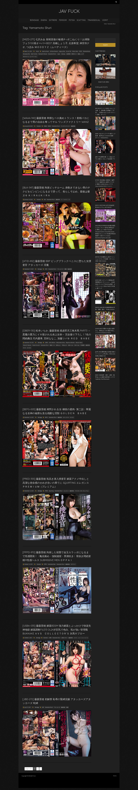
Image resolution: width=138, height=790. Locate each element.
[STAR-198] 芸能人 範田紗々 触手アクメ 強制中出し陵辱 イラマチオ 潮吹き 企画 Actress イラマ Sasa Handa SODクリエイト (104, 183)
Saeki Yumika (34, 54)
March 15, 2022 (28, 51)
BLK (45, 199)
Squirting (51, 491)
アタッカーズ (60, 269)
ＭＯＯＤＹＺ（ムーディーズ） (30, 56)
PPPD (45, 564)
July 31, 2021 (27, 707)
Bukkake (46, 637)
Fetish (72, 20)
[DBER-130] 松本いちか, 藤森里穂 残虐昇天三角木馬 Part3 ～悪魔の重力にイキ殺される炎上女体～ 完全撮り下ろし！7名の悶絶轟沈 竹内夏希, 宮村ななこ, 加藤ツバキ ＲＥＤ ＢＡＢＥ (57, 334)
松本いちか (70, 345)
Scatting (81, 20)
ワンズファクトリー (65, 126)
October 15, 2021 (28, 564)
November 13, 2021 (29, 417)
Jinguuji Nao (62, 51)
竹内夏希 (83, 345)
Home (105, 24)
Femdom (63, 20)
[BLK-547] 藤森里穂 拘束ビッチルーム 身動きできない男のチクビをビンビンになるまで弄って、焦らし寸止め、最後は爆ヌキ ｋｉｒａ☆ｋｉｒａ (56, 191)
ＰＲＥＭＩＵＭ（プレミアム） (82, 491)
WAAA (45, 126)
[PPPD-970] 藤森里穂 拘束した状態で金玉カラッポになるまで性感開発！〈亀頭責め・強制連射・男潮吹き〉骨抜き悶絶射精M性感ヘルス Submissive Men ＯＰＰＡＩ (57, 556)
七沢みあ (63, 54)
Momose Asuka (86, 51)
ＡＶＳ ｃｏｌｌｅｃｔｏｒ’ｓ (81, 637)
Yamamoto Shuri (52, 54)
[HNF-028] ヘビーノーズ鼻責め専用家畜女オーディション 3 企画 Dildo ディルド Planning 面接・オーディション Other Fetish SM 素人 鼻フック (105, 284)
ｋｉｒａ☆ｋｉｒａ (65, 199)
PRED (46, 491)
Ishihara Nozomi (54, 51)
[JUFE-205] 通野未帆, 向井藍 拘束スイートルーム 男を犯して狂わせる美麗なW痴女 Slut (105, 354)
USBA (50, 637)
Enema (44, 20)
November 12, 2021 (29, 491)
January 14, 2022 (28, 199)
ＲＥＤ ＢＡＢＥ (27, 348)
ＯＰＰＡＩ (73, 564)
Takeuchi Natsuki (27, 345)
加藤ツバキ (52, 345)
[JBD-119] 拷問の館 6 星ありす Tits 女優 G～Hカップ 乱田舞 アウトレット (105, 159)
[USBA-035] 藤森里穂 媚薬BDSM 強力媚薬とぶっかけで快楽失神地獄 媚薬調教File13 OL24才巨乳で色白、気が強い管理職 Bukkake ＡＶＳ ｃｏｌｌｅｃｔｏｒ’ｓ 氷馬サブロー (57, 629)
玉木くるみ (76, 345)
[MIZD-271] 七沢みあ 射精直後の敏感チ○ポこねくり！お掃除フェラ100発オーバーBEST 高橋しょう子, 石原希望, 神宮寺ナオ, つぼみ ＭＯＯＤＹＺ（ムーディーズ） (56, 43)
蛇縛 (67, 707)
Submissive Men (52, 564)
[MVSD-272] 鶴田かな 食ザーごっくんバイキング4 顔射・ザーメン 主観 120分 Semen (105, 259)
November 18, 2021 (29, 342)
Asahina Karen (45, 51)
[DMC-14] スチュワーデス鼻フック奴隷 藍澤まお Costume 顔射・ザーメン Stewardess (105, 136)
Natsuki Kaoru (79, 342)
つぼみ (58, 54)
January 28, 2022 (28, 126)
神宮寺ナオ (74, 54)
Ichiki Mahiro (52, 342)
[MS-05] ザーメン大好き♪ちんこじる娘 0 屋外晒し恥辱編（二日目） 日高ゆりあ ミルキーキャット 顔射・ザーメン (105, 111)
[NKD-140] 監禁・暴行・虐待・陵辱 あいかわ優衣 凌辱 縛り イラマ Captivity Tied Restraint (105, 377)
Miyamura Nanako (70, 342)
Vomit (105, 20)
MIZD (80, 51)
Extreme (53, 20)
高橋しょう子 (81, 54)
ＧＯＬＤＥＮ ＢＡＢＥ (68, 417)
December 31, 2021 (29, 269)
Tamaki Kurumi (36, 345)
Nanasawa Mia (26, 54)
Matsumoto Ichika (60, 342)
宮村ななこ (58, 345)
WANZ (49, 126)
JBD (43, 707)
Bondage (34, 20)
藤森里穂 (73, 126)
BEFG (46, 417)
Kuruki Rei (68, 51)
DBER (46, 342)
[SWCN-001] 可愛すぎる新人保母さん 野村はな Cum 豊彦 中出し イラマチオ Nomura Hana (105, 331)
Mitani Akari (75, 51)
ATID (46, 269)
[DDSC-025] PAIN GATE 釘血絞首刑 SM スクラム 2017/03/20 (104, 206)
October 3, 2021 (28, 637)
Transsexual (94, 20)
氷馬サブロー (64, 637)
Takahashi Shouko (42, 54)
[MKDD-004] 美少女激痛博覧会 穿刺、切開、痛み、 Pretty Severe (105, 308)
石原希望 (68, 54)
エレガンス (66, 491)
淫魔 (65, 269)
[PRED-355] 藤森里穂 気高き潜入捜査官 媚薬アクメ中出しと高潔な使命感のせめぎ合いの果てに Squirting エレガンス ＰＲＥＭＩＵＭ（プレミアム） (56, 482)
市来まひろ (64, 345)
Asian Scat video (103, 82)
